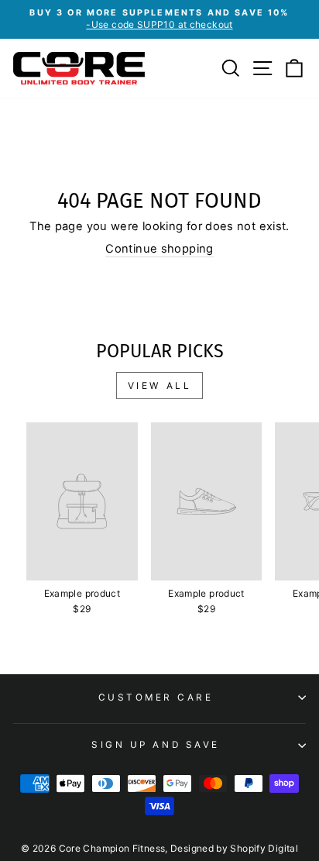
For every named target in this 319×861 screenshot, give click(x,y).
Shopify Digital (264, 848)
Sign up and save (155, 744)
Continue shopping (159, 249)
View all (160, 385)
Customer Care (156, 697)
